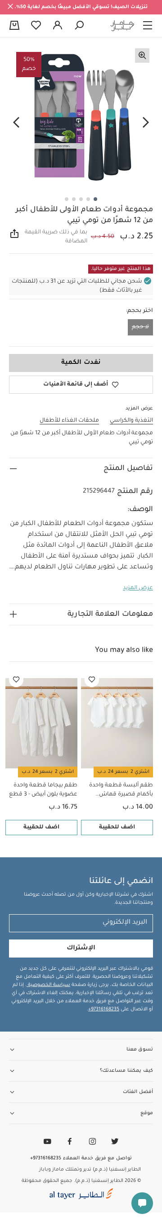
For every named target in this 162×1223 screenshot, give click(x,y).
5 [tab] (66, 199)
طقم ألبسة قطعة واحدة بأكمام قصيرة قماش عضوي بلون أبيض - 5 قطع (119, 790)
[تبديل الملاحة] (147, 26)
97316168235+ (103, 1009)
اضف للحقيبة (117, 827)
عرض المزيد (138, 588)
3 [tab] (81, 199)
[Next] (16, 122)
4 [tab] (74, 199)
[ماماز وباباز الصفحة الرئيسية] (122, 25)
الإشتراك (81, 948)
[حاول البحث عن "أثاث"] (79, 26)
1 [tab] (95, 199)
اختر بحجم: (139, 311)
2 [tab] (88, 199)
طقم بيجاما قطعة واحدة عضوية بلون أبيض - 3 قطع (43, 790)
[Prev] (146, 122)
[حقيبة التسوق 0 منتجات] (14, 26)
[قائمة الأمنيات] (92, 680)
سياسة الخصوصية (48, 985)
